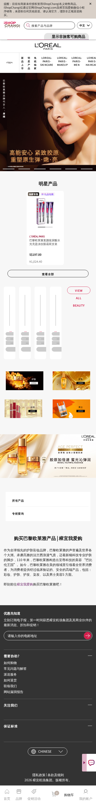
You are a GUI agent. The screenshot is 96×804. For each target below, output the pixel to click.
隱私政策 (38, 774)
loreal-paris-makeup (62, 61)
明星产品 (29, 63)
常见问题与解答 (15, 668)
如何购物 (10, 662)
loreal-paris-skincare (46, 61)
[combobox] (49, 25)
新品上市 (22, 63)
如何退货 (10, 680)
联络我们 (10, 685)
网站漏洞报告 (13, 691)
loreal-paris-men (77, 61)
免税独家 (35, 63)
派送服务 (10, 674)
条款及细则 (56, 774)
